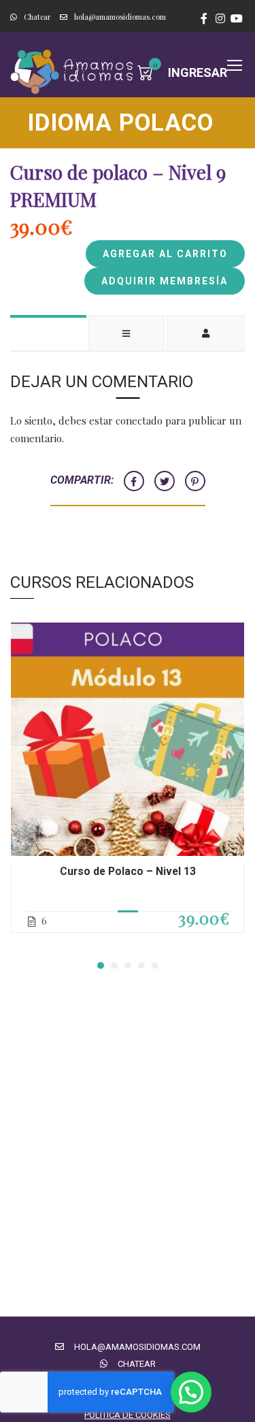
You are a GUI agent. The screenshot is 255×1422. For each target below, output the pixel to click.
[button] (100, 965)
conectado (139, 420)
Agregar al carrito (165, 253)
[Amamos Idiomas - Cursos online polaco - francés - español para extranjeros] (73, 72)
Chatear (37, 17)
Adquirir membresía (164, 281)
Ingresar (197, 73)
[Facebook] (134, 481)
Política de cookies (127, 1415)
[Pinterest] (195, 481)
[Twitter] (164, 481)
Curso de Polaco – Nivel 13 (128, 871)
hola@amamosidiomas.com (120, 17)
